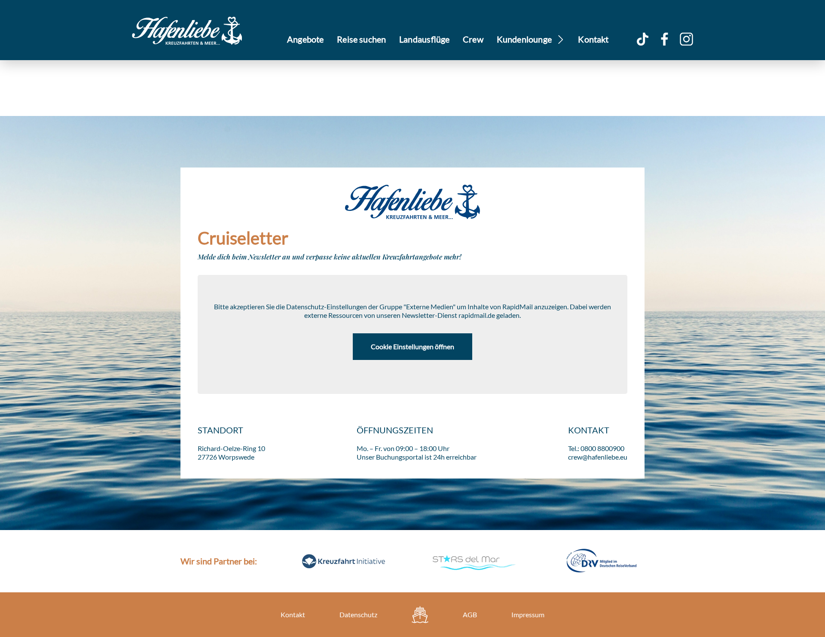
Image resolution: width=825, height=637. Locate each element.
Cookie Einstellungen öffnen (412, 346)
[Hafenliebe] (420, 614)
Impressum (527, 614)
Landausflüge (424, 39)
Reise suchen (361, 39)
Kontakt (593, 39)
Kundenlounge (524, 39)
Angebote (305, 39)
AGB (470, 614)
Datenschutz (358, 614)
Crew (473, 39)
